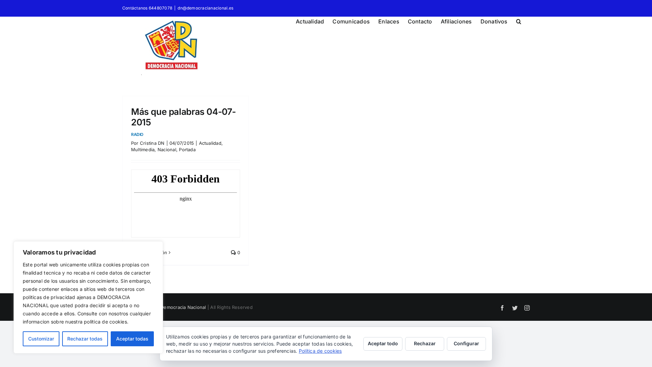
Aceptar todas (132, 339)
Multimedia (143, 149)
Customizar (41, 339)
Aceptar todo (383, 343)
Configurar (466, 343)
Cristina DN (152, 143)
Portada (187, 149)
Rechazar (425, 343)
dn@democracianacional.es (205, 8)
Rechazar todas (85, 339)
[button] (518, 20)
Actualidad (210, 143)
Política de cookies (320, 351)
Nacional (167, 149)
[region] (88, 297)
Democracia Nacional (183, 307)
